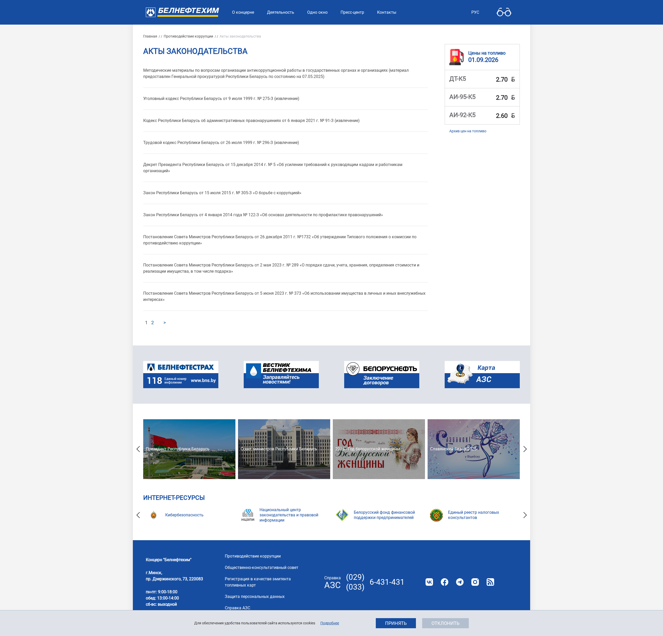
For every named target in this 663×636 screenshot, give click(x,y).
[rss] (490, 582)
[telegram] (460, 582)
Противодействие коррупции (188, 36)
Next (525, 449)
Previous (138, 449)
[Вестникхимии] (281, 374)
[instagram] (475, 582)
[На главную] (182, 12)
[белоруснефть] (381, 374)
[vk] (429, 582)
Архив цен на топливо (467, 131)
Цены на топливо (487, 53)
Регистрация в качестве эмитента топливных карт (258, 582)
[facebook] (444, 582)
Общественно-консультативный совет (261, 567)
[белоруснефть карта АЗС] (482, 374)
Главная (150, 36)
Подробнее (329, 623)
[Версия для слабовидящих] (504, 12)
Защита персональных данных (255, 596)
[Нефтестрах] (180, 374)
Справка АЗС (237, 607)
